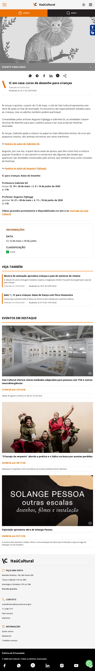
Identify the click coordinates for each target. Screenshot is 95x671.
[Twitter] (33, 665)
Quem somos (7, 631)
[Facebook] (4, 665)
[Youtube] (76, 665)
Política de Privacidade (13, 653)
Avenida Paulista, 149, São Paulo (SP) (17, 575)
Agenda (26, 13)
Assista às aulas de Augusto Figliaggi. (26, 168)
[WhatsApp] (18, 665)
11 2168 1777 (7, 609)
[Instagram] (61, 665)
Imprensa (6, 618)
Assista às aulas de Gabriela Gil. (22, 143)
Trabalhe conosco (9, 640)
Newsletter (7, 636)
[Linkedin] (47, 665)
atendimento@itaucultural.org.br (16, 604)
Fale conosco (7, 613)
